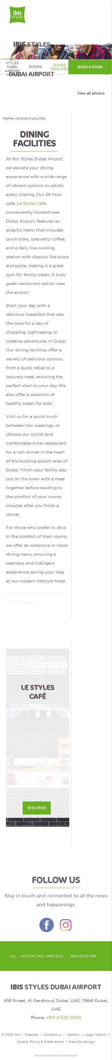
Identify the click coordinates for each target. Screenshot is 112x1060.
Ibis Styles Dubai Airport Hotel (12, 67)
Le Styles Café (31, 203)
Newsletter (83, 956)
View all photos (91, 93)
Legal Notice (95, 1034)
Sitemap (32, 1034)
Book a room (90, 67)
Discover (36, 808)
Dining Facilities (60, 67)
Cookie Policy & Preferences (40, 1041)
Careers (73, 1034)
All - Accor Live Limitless (36, 956)
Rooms (35, 67)
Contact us (53, 1034)
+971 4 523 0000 (63, 1017)
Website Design (81, 1041)
